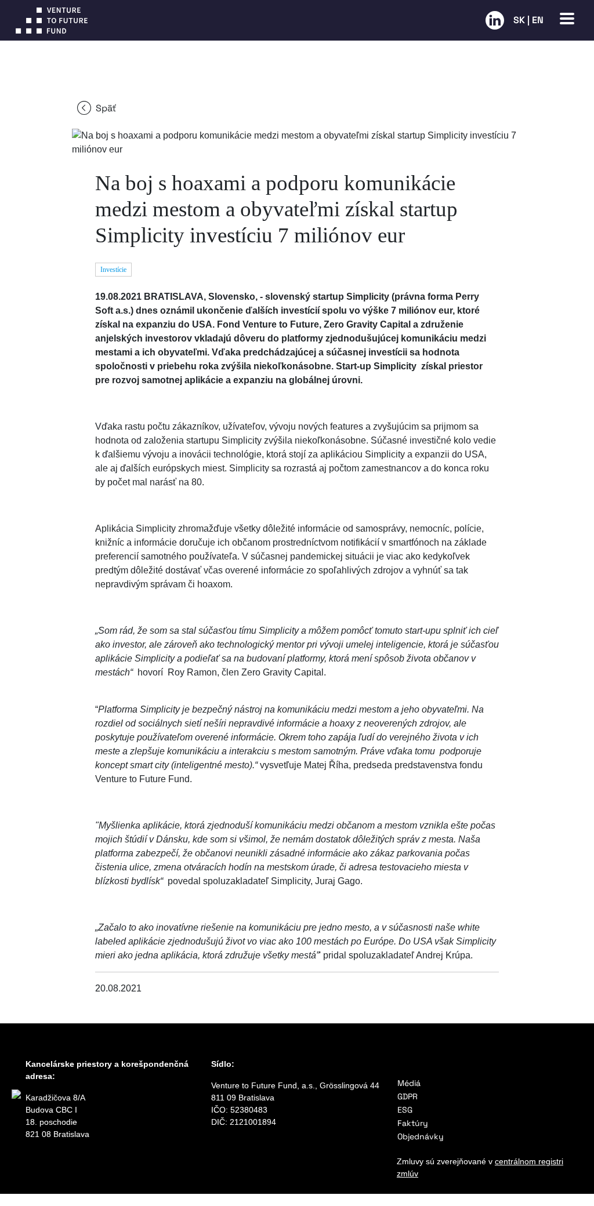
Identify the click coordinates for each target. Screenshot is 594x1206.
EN (538, 20)
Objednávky (420, 1136)
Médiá (409, 1083)
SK (519, 20)
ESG (404, 1110)
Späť (106, 108)
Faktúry (412, 1123)
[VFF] (248, 20)
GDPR (407, 1096)
